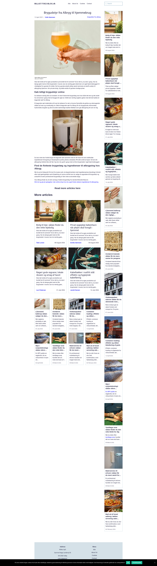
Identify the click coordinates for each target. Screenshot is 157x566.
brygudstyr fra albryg (94, 17)
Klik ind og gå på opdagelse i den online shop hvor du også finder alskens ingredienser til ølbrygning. (66, 182)
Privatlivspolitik (137, 562)
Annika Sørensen (75, 243)
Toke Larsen (40, 243)
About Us (75, 3)
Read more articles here (67, 188)
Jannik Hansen (75, 290)
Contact (89, 3)
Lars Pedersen (41, 290)
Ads (69, 3)
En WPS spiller (110, 391)
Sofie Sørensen (50, 17)
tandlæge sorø (110, 437)
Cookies (82, 3)
